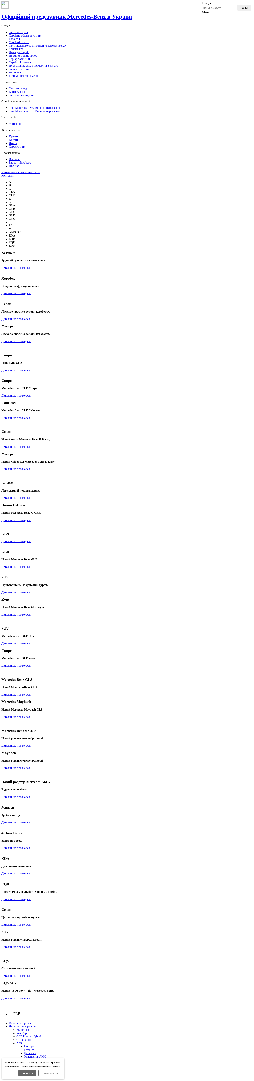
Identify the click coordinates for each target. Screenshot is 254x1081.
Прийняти (27, 1073)
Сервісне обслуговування (25, 35)
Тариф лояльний (19, 59)
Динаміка (30, 1053)
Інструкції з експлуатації (24, 75)
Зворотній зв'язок (20, 162)
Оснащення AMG (35, 1056)
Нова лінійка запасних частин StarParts (33, 65)
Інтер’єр (21, 1033)
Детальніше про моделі (16, 267)
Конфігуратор (17, 91)
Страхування (17, 146)
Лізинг (13, 143)
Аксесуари (15, 72)
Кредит (13, 136)
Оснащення (23, 1039)
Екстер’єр (22, 1029)
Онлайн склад (18, 88)
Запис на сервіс (18, 32)
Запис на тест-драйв (21, 95)
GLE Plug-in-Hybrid (28, 1036)
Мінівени (15, 123)
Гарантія (14, 38)
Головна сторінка (20, 1023)
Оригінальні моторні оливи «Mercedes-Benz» (37, 45)
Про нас (14, 165)
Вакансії (14, 159)
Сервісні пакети (19, 42)
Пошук (244, 7)
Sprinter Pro (16, 48)
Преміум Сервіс (19, 52)
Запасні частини (19, 69)
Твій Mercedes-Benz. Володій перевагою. (35, 107)
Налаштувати (50, 1073)
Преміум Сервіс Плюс (23, 55)
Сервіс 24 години (20, 62)
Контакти (7, 175)
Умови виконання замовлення (20, 172)
